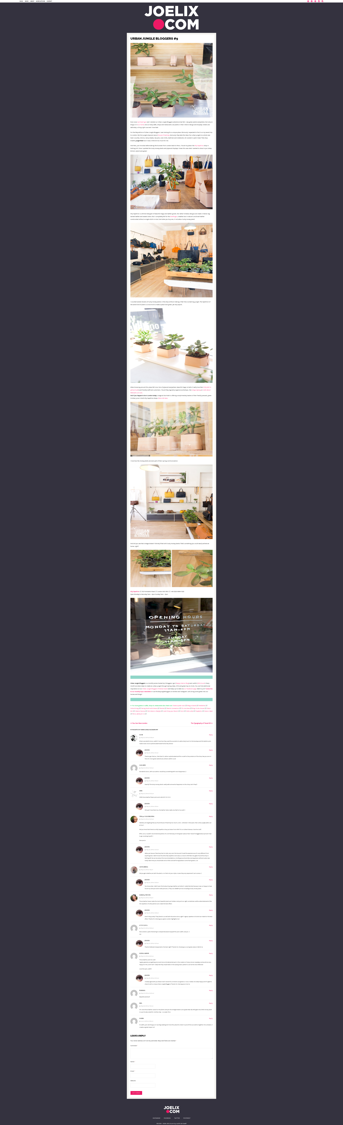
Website (133, 1080)
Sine (140, 791)
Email (132, 1071)
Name (132, 1061)
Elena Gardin (144, 953)
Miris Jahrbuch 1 (138, 714)
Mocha (162, 708)
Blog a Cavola (191, 705)
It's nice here (186, 708)
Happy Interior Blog (182, 683)
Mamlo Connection (173, 708)
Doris (141, 1018)
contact (49, 1)
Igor (141, 735)
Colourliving (134, 708)
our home (141, 125)
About (32, 1)
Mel (140, 1003)
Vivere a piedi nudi (179, 705)
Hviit (182, 711)
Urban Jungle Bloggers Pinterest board (155, 689)
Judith (147, 750)
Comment (134, 1045)
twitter (177, 1118)
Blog (21, 1)
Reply (211, 735)
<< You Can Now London (138, 723)
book (26, 1)
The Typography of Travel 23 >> (202, 723)
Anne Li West (208, 711)
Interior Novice (140, 711)
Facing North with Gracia (149, 708)
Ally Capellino (199, 145)
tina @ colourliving (146, 816)
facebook (167, 1118)
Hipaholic (199, 711)
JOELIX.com (201, 683)
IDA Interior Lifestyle (154, 711)
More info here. (163, 398)
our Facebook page (190, 689)
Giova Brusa (143, 867)
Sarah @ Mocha (145, 895)
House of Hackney (163, 135)
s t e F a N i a (143, 925)
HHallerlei (202, 705)
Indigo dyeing (196, 390)
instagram (156, 1118)
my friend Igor (141, 122)
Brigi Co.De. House (198, 708)
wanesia (142, 990)
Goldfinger (173, 216)
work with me (40, 1)
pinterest (186, 1118)
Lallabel (142, 765)
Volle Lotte (189, 711)
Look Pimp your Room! (170, 711)
